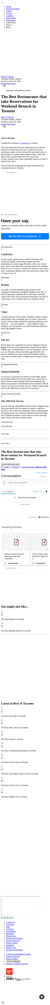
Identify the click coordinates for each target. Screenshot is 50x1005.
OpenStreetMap (28, 467)
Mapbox (16, 467)
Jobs (8, 927)
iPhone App (11, 936)
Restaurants (11, 20)
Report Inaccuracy (8, 83)
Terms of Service (13, 941)
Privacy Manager (13, 961)
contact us (25, 143)
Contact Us (10, 922)
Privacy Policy (12, 943)
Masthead (10, 934)
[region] (25, 495)
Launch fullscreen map (10, 464)
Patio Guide (11, 18)
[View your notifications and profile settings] (46, 491)
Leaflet (6, 467)
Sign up (44, 472)
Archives (9, 929)
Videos (9, 11)
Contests (9, 16)
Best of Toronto (7, 76)
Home (8, 6)
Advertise (10, 924)
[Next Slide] (47, 548)
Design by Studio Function (17, 964)
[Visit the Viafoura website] (43, 517)
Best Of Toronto (12, 9)
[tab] (8, 492)
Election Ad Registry (14, 938)
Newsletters (11, 931)
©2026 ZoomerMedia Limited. (18, 954)
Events (9, 13)
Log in (38, 472)
